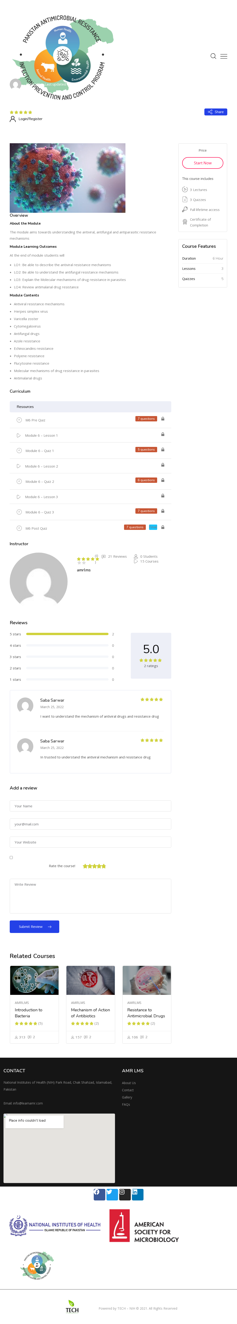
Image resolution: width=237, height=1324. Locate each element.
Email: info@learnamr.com (23, 1103)
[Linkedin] (137, 1194)
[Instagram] (125, 1194)
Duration (189, 258)
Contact (128, 1090)
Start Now (203, 163)
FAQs (126, 1104)
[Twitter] (112, 1194)
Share (219, 112)
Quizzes (188, 278)
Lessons (189, 268)
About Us (129, 1083)
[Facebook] (99, 1194)
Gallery (127, 1097)
